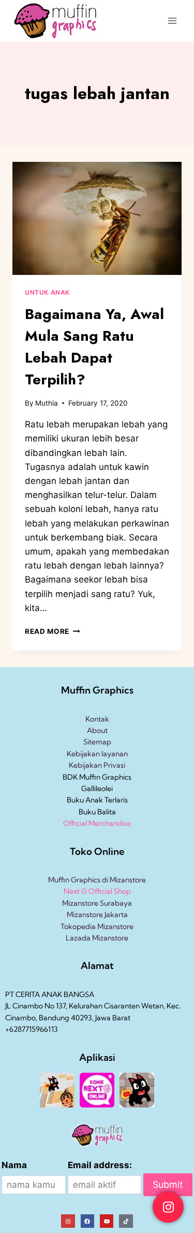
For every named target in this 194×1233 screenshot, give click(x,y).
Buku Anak (85, 800)
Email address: (100, 1165)
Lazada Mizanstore (97, 938)
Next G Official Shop (97, 891)
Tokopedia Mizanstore (97, 926)
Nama (14, 1165)
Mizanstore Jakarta (97, 914)
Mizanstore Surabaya (97, 903)
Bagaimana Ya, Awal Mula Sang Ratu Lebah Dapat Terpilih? (94, 346)
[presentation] (97, 218)
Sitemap (97, 741)
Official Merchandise (97, 823)
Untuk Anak (47, 292)
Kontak (97, 719)
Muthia (46, 403)
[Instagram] (67, 1221)
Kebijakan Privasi (97, 765)
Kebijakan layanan (97, 753)
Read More (52, 631)
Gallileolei (97, 788)
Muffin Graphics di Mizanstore (97, 879)
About (97, 730)
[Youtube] (106, 1221)
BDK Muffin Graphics (97, 777)
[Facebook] (87, 1221)
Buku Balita (97, 811)
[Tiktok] (125, 1221)
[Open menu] (172, 20)
